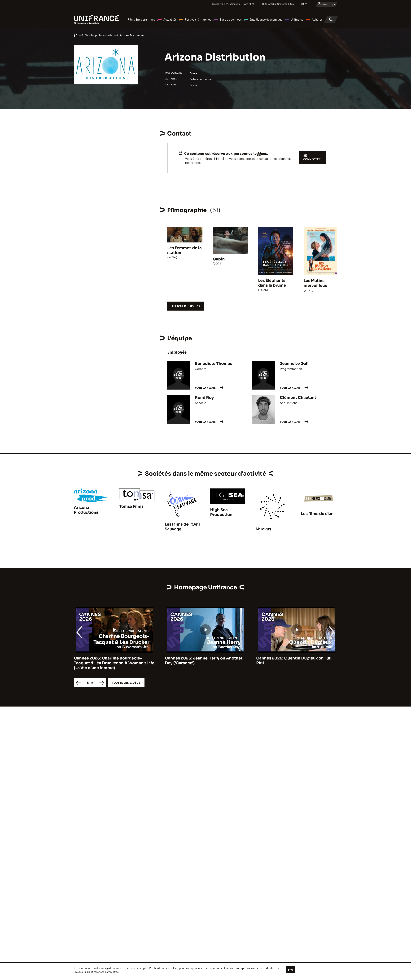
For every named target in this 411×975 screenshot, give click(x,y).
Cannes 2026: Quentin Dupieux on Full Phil (202, 660)
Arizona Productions (86, 510)
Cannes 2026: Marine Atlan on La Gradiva (296, 658)
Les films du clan (317, 513)
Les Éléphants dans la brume (272, 283)
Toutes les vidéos (126, 683)
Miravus (263, 529)
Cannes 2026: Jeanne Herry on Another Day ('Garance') (112, 660)
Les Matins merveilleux (315, 283)
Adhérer (317, 19)
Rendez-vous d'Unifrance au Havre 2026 (232, 3)
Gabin (219, 259)
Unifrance (297, 19)
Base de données (231, 19)
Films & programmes (141, 19)
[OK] (290, 969)
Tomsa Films (131, 506)
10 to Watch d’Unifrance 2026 (278, 3)
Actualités (170, 19)
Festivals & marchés (198, 19)
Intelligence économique (266, 19)
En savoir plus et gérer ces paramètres (96, 971)
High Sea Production (221, 512)
